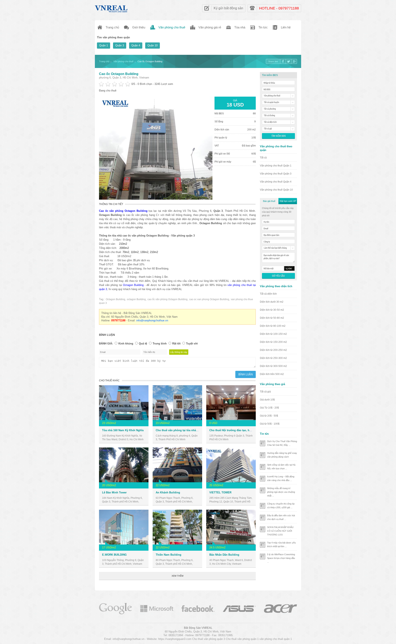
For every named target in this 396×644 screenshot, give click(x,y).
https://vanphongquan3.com (174, 638)
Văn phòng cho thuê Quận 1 (275, 165)
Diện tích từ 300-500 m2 (273, 366)
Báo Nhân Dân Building (224, 554)
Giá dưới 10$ (267, 399)
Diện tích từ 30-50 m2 (272, 309)
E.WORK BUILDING (114, 554)
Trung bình (160, 343)
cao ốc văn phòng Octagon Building (167, 299)
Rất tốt (176, 343)
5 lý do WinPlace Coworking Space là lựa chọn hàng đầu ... (281, 558)
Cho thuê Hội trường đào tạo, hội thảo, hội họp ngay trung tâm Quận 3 (254, 430)
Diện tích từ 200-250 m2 (273, 350)
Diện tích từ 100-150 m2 (273, 334)
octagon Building (136, 299)
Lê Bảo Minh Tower (114, 492)
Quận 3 (119, 45)
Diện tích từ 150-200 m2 (273, 342)
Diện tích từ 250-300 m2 (273, 358)
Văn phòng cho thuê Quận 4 (275, 181)
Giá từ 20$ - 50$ (269, 415)
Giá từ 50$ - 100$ (269, 423)
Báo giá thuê (269, 201)
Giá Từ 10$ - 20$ (269, 407)
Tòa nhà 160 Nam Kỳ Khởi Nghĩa (123, 430)
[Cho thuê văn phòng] (115, 608)
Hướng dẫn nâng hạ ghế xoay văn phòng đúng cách (282, 455)
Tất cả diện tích (268, 293)
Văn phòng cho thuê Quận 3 (275, 173)
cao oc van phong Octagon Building (209, 299)
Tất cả (263, 157)
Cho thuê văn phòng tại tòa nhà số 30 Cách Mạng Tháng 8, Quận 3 (198, 430)
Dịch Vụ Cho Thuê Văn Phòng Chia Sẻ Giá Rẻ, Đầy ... (282, 443)
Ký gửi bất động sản (228, 8)
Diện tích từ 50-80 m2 (272, 317)
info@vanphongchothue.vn (152, 320)
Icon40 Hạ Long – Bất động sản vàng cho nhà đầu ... (280, 478)
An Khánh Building (168, 492)
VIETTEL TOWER (220, 492)
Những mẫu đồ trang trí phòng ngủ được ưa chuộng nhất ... (281, 492)
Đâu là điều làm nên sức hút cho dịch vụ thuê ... (281, 517)
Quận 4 (135, 45)
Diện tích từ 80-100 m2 (272, 325)
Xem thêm (177, 576)
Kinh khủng (125, 343)
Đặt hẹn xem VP (288, 201)
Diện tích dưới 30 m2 (271, 301)
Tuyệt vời (192, 343)
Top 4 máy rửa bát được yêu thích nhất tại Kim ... (281, 544)
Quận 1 (103, 45)
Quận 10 (152, 45)
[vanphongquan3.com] (111, 8)
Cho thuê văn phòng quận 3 (208, 638)
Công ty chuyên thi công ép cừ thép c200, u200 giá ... (281, 505)
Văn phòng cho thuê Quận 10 (276, 189)
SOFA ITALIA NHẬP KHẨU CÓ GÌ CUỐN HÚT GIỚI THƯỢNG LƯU (280, 531)
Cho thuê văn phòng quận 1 (242, 638)
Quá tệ (143, 343)
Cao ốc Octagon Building (118, 74)
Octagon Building (133, 285)
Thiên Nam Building (168, 554)
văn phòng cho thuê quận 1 (275, 638)
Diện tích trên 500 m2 (272, 374)
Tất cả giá (265, 391)
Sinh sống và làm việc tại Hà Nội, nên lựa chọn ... (281, 467)
